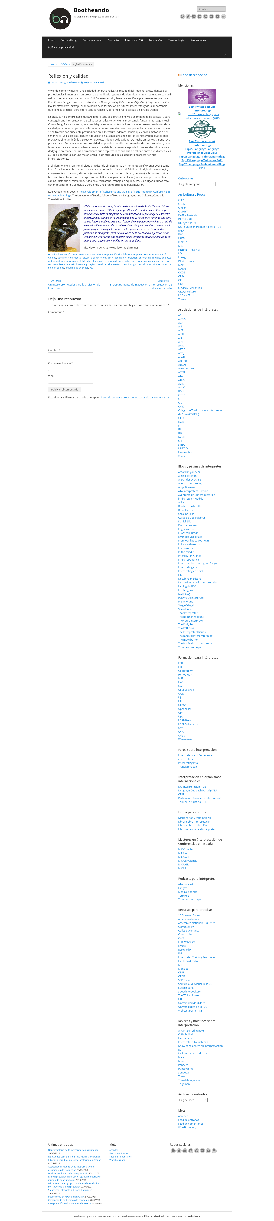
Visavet (182, 299)
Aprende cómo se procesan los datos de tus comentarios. (135, 397)
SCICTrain (184, 980)
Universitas (185, 452)
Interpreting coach (189, 567)
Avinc (181, 502)
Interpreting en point (190, 571)
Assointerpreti (186, 368)
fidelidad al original (92, 260)
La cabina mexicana (190, 578)
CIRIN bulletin (186, 1034)
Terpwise (183, 895)
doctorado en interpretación (123, 257)
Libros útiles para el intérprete (196, 829)
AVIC (181, 383)
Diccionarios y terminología (194, 818)
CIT (180, 399)
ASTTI (181, 372)
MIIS (180, 678)
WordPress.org (187, 1127)
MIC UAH (183, 857)
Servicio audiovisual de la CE (195, 984)
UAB (180, 682)
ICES (180, 246)
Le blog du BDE (187, 586)
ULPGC (182, 705)
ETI (180, 667)
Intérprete (136, 254)
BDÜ (181, 391)
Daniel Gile (184, 521)
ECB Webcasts (186, 942)
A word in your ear (189, 472)
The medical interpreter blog (195, 636)
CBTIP (181, 395)
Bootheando (91, 10)
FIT (180, 425)
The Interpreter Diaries (192, 632)
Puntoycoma (185, 1068)
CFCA (181, 200)
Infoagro (183, 257)
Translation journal (189, 1080)
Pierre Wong (185, 601)
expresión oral (73, 260)
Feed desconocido (194, 75)
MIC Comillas (185, 849)
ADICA (182, 319)
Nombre (54, 350)
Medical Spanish (188, 892)
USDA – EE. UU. (187, 295)
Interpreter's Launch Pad (193, 1042)
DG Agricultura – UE (190, 223)
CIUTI (181, 402)
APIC (181, 345)
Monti (181, 1061)
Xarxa (181, 456)
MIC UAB (183, 853)
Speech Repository (189, 991)
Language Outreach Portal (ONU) (198, 790)
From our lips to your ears (193, 540)
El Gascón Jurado (188, 533)
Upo (180, 716)
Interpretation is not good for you (198, 563)
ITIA (180, 433)
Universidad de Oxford (191, 1003)
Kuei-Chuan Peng (78, 264)
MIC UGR (183, 864)
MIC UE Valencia (187, 860)
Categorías (185, 178)
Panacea (183, 1065)
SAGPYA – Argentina (190, 287)
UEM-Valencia (186, 690)
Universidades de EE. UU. (193, 1007)
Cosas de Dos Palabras (192, 517)
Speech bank (185, 987)
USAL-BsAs (184, 720)
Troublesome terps (189, 647)
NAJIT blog (184, 594)
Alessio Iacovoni (187, 476)
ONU (181, 794)
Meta (181, 1057)
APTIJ (181, 353)
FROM (181, 238)
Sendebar (184, 1072)
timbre (156, 264)
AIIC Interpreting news (191, 1030)
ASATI (181, 357)
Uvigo (181, 735)
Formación (155, 40)
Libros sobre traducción (192, 825)
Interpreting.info (188, 763)
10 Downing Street (189, 915)
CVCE (181, 938)
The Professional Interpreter (195, 643)
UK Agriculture (187, 291)
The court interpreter (191, 620)
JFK (180, 575)
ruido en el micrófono (109, 264)
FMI (180, 953)
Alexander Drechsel (190, 479)
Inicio (51, 40)
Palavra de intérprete (191, 597)
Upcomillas (185, 709)
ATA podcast (185, 884)
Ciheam (182, 207)
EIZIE (181, 422)
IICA (180, 253)
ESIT (180, 663)
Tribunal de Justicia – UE (192, 802)
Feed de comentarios (190, 1123)
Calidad (65, 64)
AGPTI (181, 322)
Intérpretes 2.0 (134, 40)
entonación (145, 257)
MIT (180, 965)
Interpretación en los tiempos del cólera (69, 1203)
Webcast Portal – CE (190, 1010)
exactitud (59, 260)
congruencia (75, 257)
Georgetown (185, 671)
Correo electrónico (60, 363)
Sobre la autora (92, 40)
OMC (181, 284)
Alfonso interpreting (190, 483)
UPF (180, 712)
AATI (180, 315)
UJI (179, 697)
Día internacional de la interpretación (68, 1173)
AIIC (180, 338)
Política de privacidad (61, 47)
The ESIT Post (186, 628)
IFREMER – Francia (189, 249)
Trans (181, 1076)
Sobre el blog (69, 40)
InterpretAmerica (188, 559)
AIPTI (181, 341)
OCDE (181, 272)
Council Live (185, 934)
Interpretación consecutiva (87, 254)
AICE (180, 330)
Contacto (113, 40)
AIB (180, 326)
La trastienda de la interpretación (198, 582)
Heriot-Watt (185, 674)
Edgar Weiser (186, 529)
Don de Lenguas (188, 525)
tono (164, 264)
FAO (180, 234)
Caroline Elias (186, 514)
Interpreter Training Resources (196, 957)
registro (93, 264)
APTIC (181, 349)
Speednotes (185, 609)
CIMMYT (183, 211)
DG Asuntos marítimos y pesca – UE (199, 227)
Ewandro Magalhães (190, 536)
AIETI (181, 334)
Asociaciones (198, 40)
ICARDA (182, 242)
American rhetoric (189, 919)
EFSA (181, 230)
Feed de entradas (188, 1120)
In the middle (186, 552)
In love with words (189, 544)
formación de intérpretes (117, 260)
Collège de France (188, 930)
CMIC (181, 406)
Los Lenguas (185, 590)
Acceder (183, 1116)
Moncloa (183, 968)
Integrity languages (189, 556)
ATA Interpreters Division (193, 491)
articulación (161, 254)
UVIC (181, 731)
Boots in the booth (189, 506)
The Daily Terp (186, 624)
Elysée (182, 946)
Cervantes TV (186, 926)
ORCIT (181, 976)
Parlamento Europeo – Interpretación (200, 798)
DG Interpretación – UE (192, 786)
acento (149, 254)
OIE (180, 280)
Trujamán (184, 1084)
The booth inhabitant (191, 617)
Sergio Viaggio (186, 605)
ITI (179, 429)
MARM (182, 268)
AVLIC (181, 387)
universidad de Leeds (76, 267)
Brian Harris (185, 510)
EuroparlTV (185, 949)
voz (91, 267)
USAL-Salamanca (188, 724)
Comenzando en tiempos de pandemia (68, 1199)
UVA (180, 728)
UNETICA (183, 448)
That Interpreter (188, 613)
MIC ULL (183, 868)
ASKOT (182, 364)
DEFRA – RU (185, 219)
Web (51, 376)
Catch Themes (194, 1216)
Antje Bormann (187, 487)
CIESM (182, 204)
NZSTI (181, 437)
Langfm (182, 888)
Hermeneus (185, 1038)
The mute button (188, 639)
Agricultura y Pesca (191, 194)
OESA (181, 276)
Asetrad (183, 361)
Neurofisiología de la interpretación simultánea (73, 1149)
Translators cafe (188, 766)
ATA (180, 376)
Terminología (176, 40)
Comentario (56, 312)
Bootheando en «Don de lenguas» (66, 1196)
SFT (180, 441)
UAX (180, 686)
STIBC (181, 444)
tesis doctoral (145, 264)
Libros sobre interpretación (194, 821)
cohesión (62, 257)
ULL (180, 701)
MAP (181, 265)
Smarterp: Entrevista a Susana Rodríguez (70, 1189)
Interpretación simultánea (116, 254)
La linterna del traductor (192, 1053)
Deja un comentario (94, 82)
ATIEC (181, 380)
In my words (185, 548)
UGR (181, 693)
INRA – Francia (186, 261)
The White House (188, 995)
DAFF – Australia (187, 215)
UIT (180, 999)
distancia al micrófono (94, 257)
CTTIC (181, 418)
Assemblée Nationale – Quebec (196, 923)
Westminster (186, 739)
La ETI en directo (188, 961)
